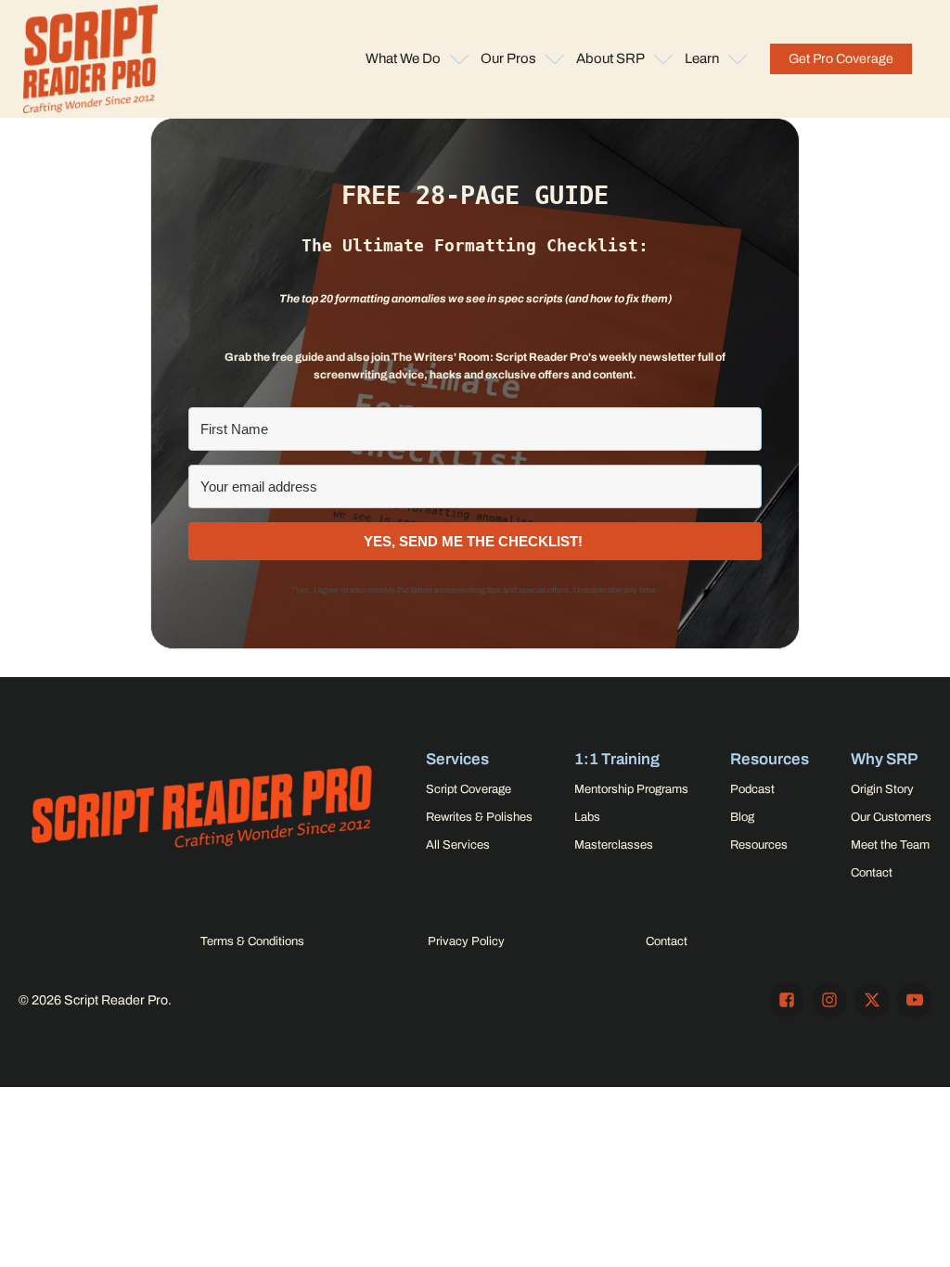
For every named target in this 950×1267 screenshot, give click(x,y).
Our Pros (508, 58)
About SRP (610, 58)
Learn (702, 58)
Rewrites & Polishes (479, 817)
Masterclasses (613, 844)
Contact (871, 872)
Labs (587, 817)
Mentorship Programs (631, 789)
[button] (841, 59)
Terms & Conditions (252, 941)
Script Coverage (468, 789)
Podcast (752, 789)
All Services (458, 844)
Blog (742, 817)
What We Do (403, 58)
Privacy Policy (466, 941)
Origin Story (882, 789)
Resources (759, 844)
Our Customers (891, 817)
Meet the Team (890, 844)
